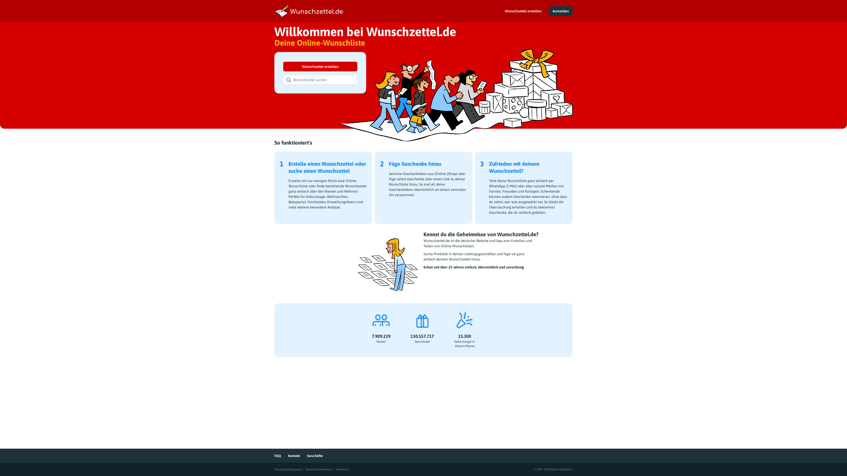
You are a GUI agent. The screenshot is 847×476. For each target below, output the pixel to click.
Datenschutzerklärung (319, 469)
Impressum (342, 469)
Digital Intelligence (561, 469)
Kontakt (294, 456)
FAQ (277, 456)
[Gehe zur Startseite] (384, 11)
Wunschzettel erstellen (523, 11)
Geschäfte (315, 456)
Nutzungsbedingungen (288, 469)
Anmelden (561, 11)
